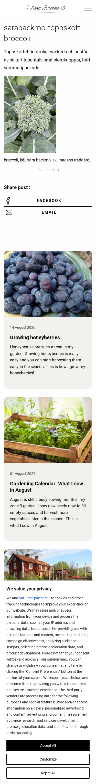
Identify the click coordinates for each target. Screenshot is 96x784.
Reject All (48, 773)
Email (49, 212)
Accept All (48, 745)
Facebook (49, 200)
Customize (48, 759)
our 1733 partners (33, 598)
